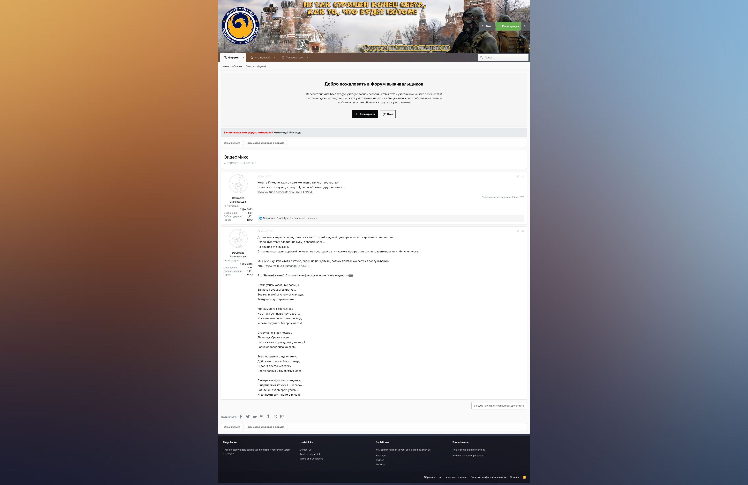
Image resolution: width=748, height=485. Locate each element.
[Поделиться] (517, 176)
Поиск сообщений (256, 66)
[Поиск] (525, 26)
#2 (522, 231)
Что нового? (262, 57)
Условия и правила (456, 477)
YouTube (380, 464)
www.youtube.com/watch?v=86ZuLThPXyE (285, 192)
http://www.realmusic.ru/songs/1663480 (283, 265)
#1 (523, 176)
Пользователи (294, 57)
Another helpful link (310, 454)
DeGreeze (232, 162)
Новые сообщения (232, 66)
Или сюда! (295, 132)
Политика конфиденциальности (488, 477)
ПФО (250, 219)
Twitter (380, 460)
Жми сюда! (280, 132)
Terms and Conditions (311, 458)
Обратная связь (433, 477)
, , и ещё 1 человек (290, 218)
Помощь (515, 477)
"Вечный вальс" (273, 275)
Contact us (305, 449)
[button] (243, 57)
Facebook (381, 455)
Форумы (233, 57)
